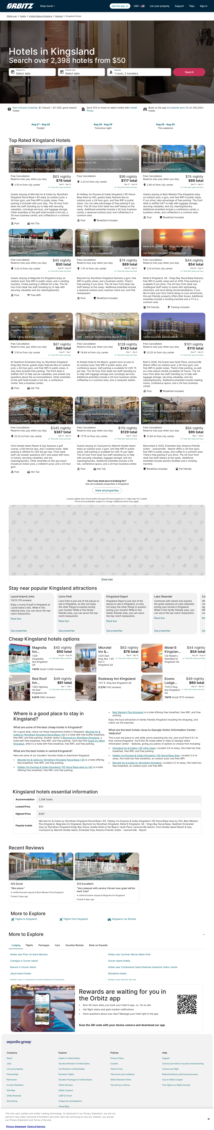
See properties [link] (19, 630)
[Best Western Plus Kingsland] (173, 186)
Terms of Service (36, 1126)
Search (189, 72)
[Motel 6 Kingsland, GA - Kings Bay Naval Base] (173, 270)
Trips (192, 6)
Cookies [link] (114, 1063)
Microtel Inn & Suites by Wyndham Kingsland (137, 762)
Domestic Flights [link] (66, 1074)
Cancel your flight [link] (170, 1069)
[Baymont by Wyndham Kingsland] (107, 270)
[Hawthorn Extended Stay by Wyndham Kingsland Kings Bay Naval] (41, 354)
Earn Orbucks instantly (25, 107)
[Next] (205, 613)
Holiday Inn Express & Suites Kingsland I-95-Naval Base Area (146, 755)
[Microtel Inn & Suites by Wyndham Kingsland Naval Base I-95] (41, 186)
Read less (16, 618)
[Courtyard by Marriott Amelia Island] (107, 436)
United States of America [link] (40, 16)
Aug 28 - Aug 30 (165, 124)
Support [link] (166, 1058)
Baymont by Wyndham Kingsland (81, 737)
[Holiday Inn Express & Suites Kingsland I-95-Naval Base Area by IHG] (107, 186)
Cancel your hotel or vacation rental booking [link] (183, 1063)
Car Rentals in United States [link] (72, 1069)
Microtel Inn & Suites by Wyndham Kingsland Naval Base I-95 (56, 733)
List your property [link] (15, 1069)
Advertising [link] (12, 1101)
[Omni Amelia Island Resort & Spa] (41, 436)
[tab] (16, 945)
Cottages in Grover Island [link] (24, 960)
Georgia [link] (59, 16)
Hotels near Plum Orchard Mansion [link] (29, 954)
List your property (160, 6)
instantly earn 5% (179, 107)
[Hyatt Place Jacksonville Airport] (173, 354)
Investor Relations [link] (15, 1085)
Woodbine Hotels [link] (117, 973)
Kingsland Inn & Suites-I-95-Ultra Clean (134, 748)
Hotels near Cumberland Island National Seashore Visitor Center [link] (143, 967)
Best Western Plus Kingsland (128, 712)
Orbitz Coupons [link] (66, 1090)
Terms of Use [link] (116, 1069)
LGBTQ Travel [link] (65, 1095)
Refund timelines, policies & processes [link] (180, 1074)
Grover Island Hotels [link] (119, 960)
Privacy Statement (16, 1126)
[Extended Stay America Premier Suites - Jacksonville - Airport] (173, 436)
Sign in (203, 6)
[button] (107, 934)
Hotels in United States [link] (69, 1058)
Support (179, 6)
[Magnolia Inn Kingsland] (41, 270)
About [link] (9, 1058)
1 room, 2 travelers (126, 73)
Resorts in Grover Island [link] (23, 967)
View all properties (107, 490)
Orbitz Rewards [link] (14, 1095)
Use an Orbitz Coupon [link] (172, 1079)
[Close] (208, 1119)
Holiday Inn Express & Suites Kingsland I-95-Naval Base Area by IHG (54, 767)
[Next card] (203, 126)
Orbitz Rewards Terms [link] (120, 1079)
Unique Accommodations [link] (70, 1101)
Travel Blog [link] (64, 1106)
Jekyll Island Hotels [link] (20, 973)
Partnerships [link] (12, 1074)
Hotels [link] (23, 16)
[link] (34, 919)
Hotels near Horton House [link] (122, 979)
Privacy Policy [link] (117, 1058)
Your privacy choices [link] (120, 1085)
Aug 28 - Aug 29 (103, 124)
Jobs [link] (9, 1063)
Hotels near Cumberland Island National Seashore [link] (37, 979)
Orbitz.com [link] (12, 16)
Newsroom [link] (12, 1079)
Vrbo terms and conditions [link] (122, 1074)
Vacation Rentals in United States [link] (74, 1063)
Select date (23, 73)
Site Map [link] (11, 1090)
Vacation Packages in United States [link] (75, 1079)
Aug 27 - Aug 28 (40, 124)
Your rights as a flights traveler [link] (176, 1085)
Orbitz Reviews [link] (66, 1085)
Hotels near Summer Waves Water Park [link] (129, 954)
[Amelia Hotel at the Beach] (107, 354)
